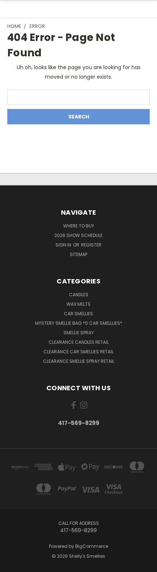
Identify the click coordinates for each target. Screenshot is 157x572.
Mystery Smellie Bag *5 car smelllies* (78, 323)
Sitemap (78, 254)
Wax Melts (78, 304)
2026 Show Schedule (78, 235)
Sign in (63, 245)
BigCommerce (91, 546)
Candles (78, 294)
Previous (11, 565)
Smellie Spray (79, 333)
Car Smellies (78, 314)
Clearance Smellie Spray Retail (78, 361)
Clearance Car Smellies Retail (78, 352)
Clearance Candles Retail (79, 342)
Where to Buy (78, 226)
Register (91, 245)
